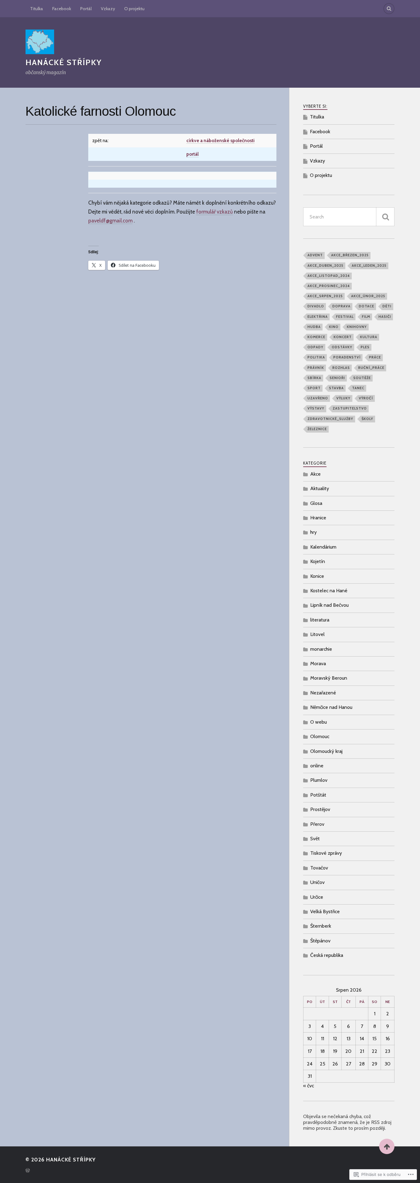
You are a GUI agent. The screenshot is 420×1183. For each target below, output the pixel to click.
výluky (343, 398)
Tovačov (319, 868)
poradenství (347, 357)
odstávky (342, 347)
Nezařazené (323, 693)
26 (335, 1064)
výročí (366, 398)
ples (365, 347)
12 (335, 1038)
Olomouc (319, 736)
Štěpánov (320, 941)
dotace (366, 306)
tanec (358, 388)
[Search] (388, 8)
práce (375, 357)
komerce (316, 337)
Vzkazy (108, 8)
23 (387, 1051)
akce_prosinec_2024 (328, 286)
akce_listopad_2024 (328, 276)
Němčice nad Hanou (331, 707)
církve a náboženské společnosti (220, 140)
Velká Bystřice (325, 911)
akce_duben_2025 (325, 265)
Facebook (61, 8)
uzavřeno (317, 398)
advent (315, 255)
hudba (314, 327)
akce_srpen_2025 (325, 296)
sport (314, 388)
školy (367, 419)
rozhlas (341, 368)
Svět (315, 838)
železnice (317, 429)
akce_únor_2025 (368, 296)
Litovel (317, 634)
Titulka (36, 8)
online (316, 766)
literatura (319, 620)
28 (362, 1064)
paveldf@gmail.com (110, 221)
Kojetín (317, 561)
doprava (341, 306)
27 (348, 1064)
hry (313, 532)
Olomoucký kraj (326, 751)
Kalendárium (323, 547)
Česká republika (326, 955)
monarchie (321, 649)
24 (309, 1064)
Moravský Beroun (328, 678)
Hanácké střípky (64, 62)
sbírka (314, 378)
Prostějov (320, 809)
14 (362, 1038)
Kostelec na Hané (328, 590)
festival (345, 316)
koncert (343, 337)
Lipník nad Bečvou (329, 605)
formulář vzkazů (214, 212)
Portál (86, 8)
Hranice (318, 518)
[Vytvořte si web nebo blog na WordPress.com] (28, 1171)
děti (386, 306)
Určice (316, 897)
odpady (315, 347)
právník (315, 368)
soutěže (362, 378)
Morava (318, 663)
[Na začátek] (386, 1146)
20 (348, 1051)
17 (310, 1051)
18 (322, 1051)
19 (335, 1051)
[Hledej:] (348, 216)
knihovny (357, 327)
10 (309, 1038)
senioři (337, 378)
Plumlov (318, 780)
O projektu (134, 8)
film (366, 316)
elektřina (317, 316)
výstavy (315, 408)
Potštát (318, 795)
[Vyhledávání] (385, 216)
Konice (317, 576)
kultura (368, 337)
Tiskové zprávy (326, 853)
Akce (315, 474)
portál (192, 154)
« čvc (308, 1086)
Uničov (317, 882)
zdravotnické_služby (330, 419)
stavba (336, 388)
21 (362, 1051)
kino (334, 327)
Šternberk (320, 926)
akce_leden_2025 (369, 265)
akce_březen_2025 (350, 255)
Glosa (316, 503)
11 (322, 1038)
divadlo (315, 306)
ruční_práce (371, 368)
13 (349, 1038)
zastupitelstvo (350, 408)
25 (322, 1064)
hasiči (384, 316)
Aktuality (319, 488)
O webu (318, 722)
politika (316, 357)
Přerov (317, 824)
